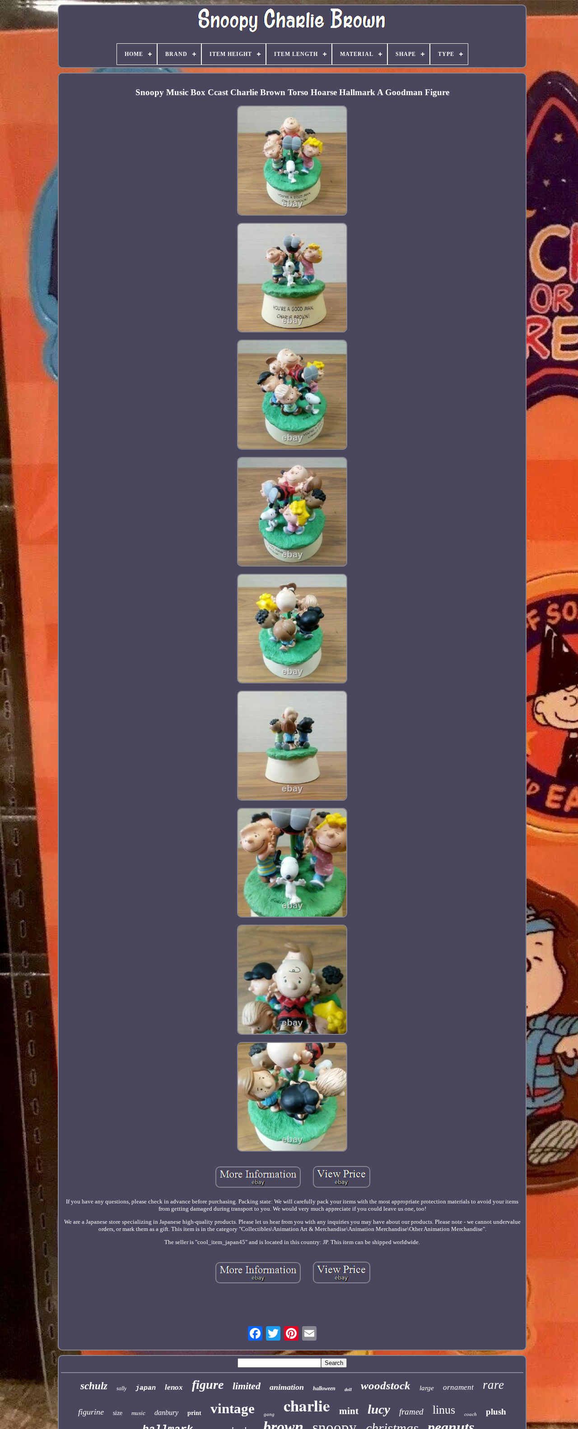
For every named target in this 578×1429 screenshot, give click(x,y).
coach (470, 1414)
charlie (307, 1405)
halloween (324, 1388)
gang (269, 1414)
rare (493, 1385)
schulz (93, 1386)
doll (348, 1389)
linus (444, 1409)
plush (496, 1411)
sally (121, 1388)
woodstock (385, 1385)
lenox (174, 1387)
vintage (232, 1408)
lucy (379, 1409)
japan (145, 1388)
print (194, 1413)
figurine (91, 1411)
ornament (458, 1387)
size (117, 1413)
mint (349, 1411)
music (138, 1413)
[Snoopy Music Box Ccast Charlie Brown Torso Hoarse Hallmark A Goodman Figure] (292, 161)
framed (411, 1411)
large (427, 1388)
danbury (166, 1412)
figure (208, 1385)
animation (287, 1387)
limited (247, 1386)
